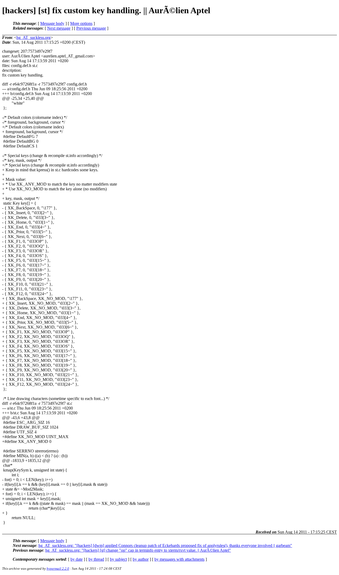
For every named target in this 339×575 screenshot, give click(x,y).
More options (81, 23)
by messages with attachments (179, 559)
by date (76, 559)
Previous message (91, 28)
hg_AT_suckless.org (33, 37)
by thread (96, 559)
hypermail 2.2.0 (58, 568)
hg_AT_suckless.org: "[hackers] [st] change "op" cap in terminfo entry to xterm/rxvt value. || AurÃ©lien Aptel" (138, 550)
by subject (118, 559)
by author (141, 559)
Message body (52, 23)
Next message (58, 28)
